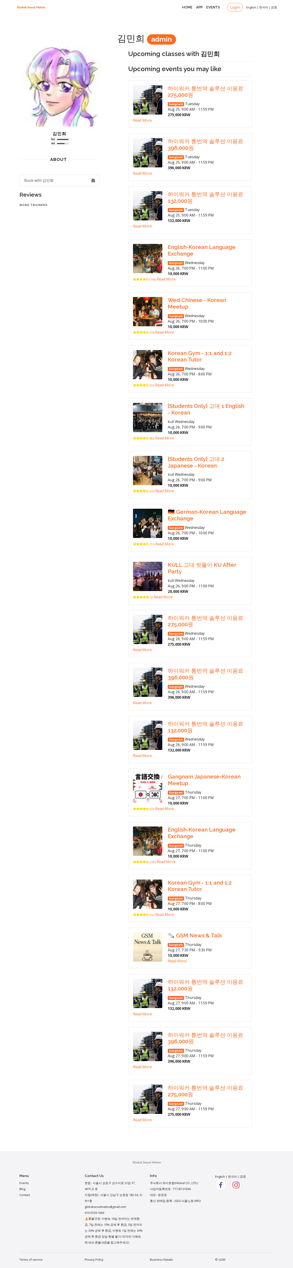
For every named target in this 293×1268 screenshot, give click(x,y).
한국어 (263, 7)
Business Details (161, 1259)
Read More (142, 120)
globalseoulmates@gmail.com (105, 1207)
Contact (24, 1195)
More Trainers (33, 205)
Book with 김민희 (39, 180)
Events (213, 7)
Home (187, 7)
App (199, 7)
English (251, 7)
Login (235, 7)
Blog (22, 1189)
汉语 (274, 7)
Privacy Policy (94, 1259)
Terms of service (31, 1259)
